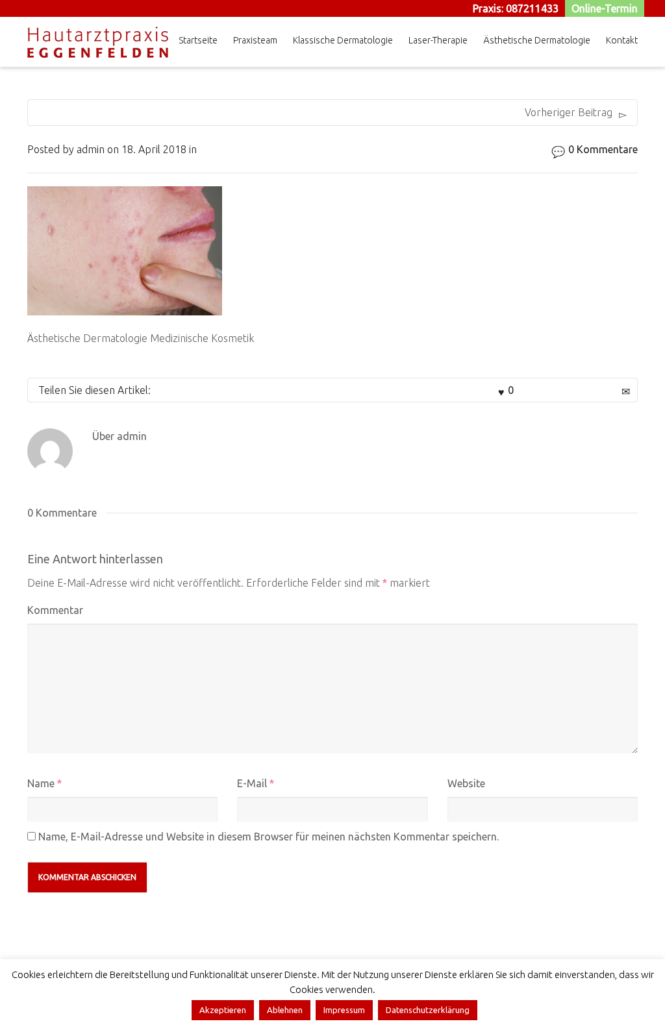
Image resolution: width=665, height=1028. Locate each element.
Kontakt (622, 40)
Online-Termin (604, 8)
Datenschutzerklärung (428, 1009)
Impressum (344, 1009)
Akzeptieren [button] (222, 1009)
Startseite (198, 40)
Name (41, 783)
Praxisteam (255, 40)
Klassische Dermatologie (343, 40)
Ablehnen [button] (285, 1009)
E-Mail (252, 783)
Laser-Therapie (438, 40)
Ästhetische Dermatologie (536, 40)
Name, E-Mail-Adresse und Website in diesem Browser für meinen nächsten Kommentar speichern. (268, 836)
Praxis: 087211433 (515, 8)
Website (466, 783)
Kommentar (55, 610)
